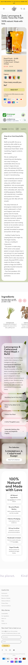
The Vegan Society (10, 240)
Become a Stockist (5, 598)
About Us (3, 618)
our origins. (15, 541)
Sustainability (4, 613)
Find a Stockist (5, 595)
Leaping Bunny (9, 237)
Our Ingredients (11, 499)
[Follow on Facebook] (2, 650)
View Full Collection (14, 459)
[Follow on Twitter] (6, 650)
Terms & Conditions (6, 605)
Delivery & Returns (5, 600)
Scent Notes (11, 129)
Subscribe (6, 645)
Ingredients (23, 129)
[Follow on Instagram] (10, 650)
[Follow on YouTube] (14, 650)
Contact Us (4, 623)
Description (4, 129)
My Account (4, 593)
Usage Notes (17, 129)
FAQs (2, 621)
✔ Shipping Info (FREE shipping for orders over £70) (13, 94)
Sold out (14, 90)
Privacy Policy (4, 603)
